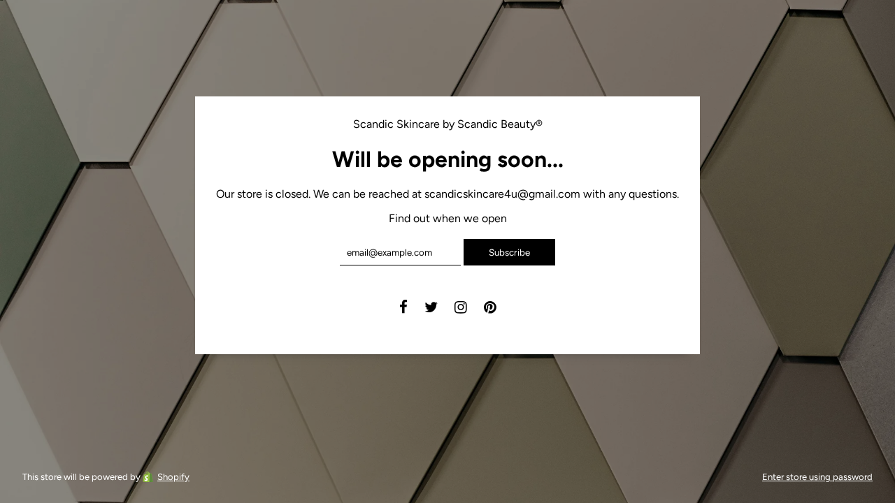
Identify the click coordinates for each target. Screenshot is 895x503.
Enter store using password (817, 477)
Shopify (173, 477)
